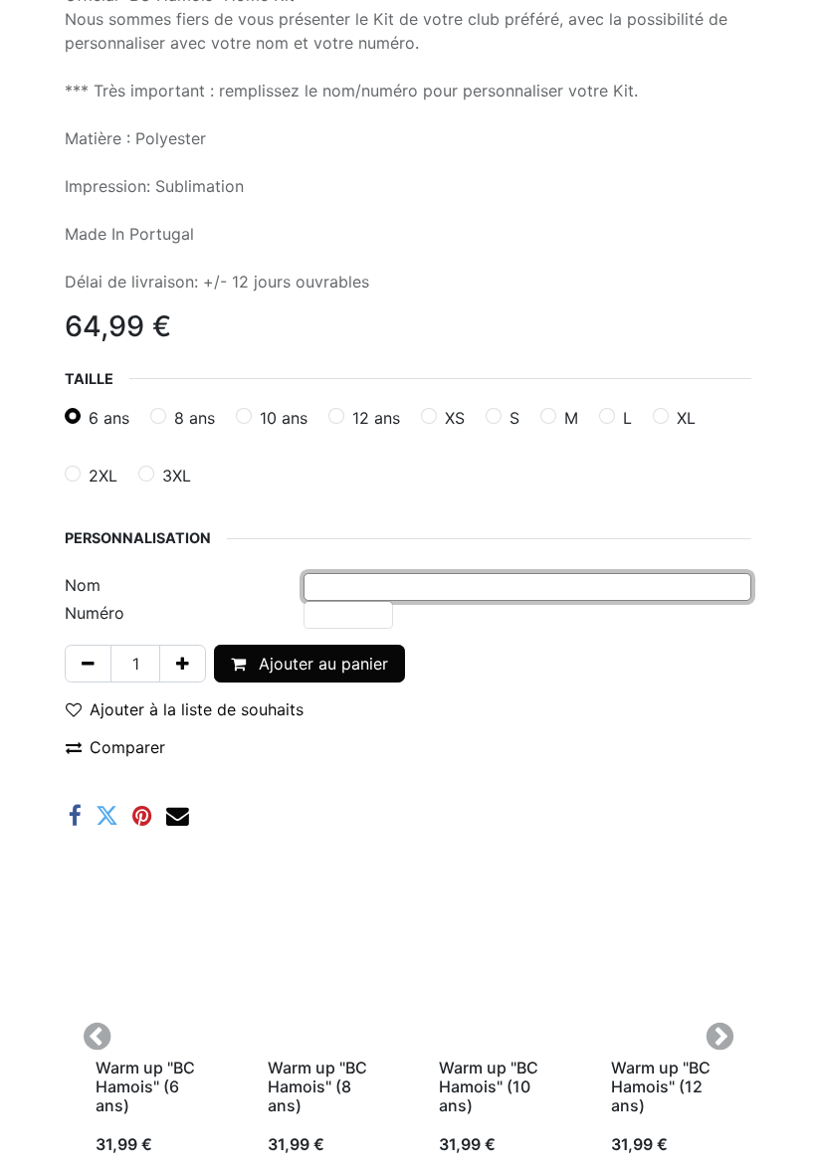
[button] (96, 1035)
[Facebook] (75, 816)
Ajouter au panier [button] (321, 664)
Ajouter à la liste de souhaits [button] (197, 709)
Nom (83, 585)
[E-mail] (177, 816)
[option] (408, 1035)
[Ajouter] (182, 664)
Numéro (94, 613)
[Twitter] (107, 816)
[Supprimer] (88, 664)
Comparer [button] (127, 747)
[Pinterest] (142, 816)
